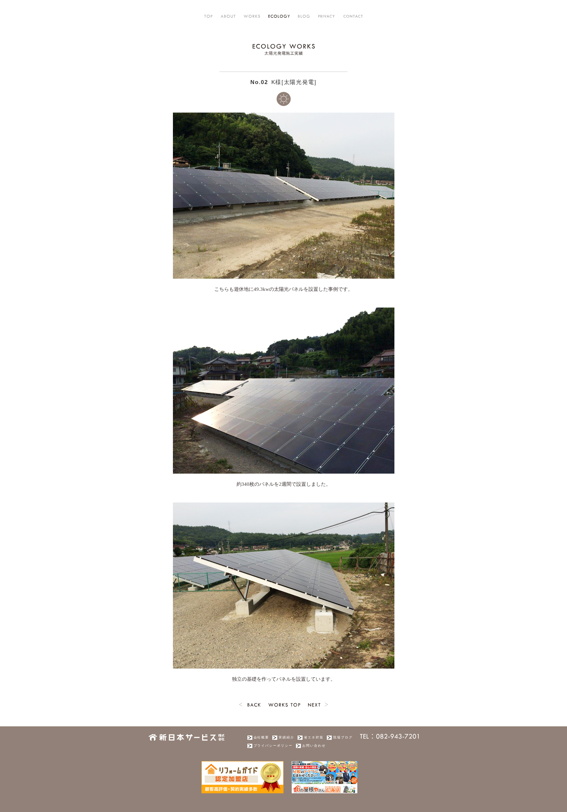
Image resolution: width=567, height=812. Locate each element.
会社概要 (261, 737)
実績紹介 (286, 737)
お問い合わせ (314, 745)
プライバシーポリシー (273, 745)
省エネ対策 (314, 737)
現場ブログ (343, 737)
